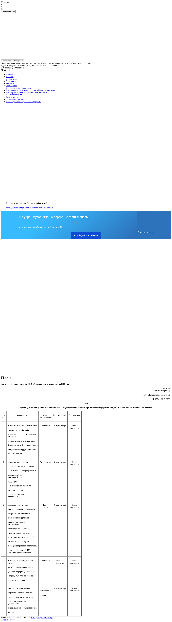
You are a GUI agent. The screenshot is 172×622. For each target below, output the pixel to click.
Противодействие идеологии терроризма (23, 101)
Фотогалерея (11, 86)
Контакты (10, 83)
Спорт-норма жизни (14, 99)
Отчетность (11, 81)
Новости (9, 77)
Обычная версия (8, 11)
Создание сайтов (8, 620)
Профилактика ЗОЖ (15, 95)
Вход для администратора (42, 617)
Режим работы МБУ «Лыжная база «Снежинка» (26, 92)
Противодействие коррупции (18, 88)
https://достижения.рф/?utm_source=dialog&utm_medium (29, 208)
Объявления (11, 79)
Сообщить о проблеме (86, 235)
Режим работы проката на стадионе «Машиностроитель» (30, 90)
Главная (9, 74)
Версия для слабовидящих (12, 61)
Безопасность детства (15, 97)
